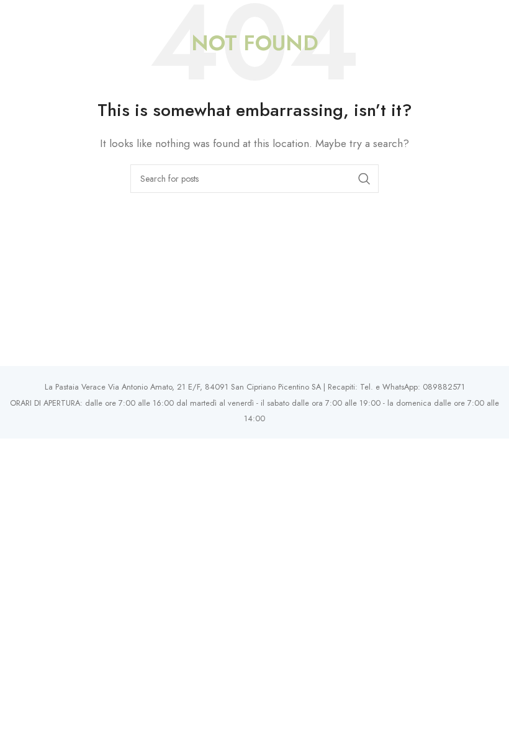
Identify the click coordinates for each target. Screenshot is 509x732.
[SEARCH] (364, 178)
